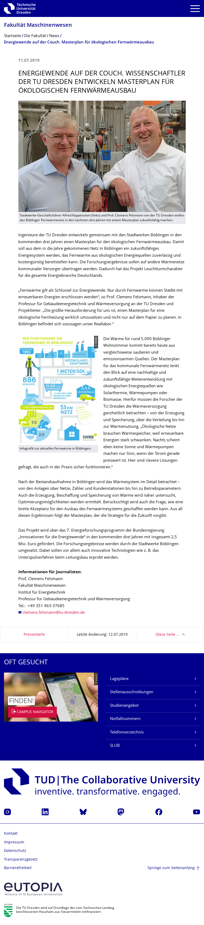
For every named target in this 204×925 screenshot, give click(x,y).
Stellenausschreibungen (131, 692)
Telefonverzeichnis (127, 733)
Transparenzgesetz (21, 859)
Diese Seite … (167, 635)
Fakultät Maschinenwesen (38, 25)
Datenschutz (15, 851)
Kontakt (11, 833)
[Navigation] (195, 8)
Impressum (14, 842)
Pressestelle (34, 635)
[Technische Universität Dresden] (20, 8)
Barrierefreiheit (18, 868)
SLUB (115, 746)
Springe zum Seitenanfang (171, 868)
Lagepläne (119, 679)
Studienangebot (124, 706)
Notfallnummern (125, 719)
